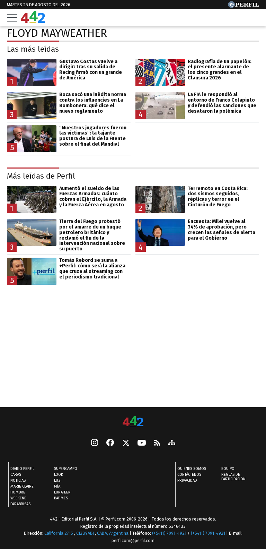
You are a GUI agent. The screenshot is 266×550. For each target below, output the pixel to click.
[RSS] (157, 443)
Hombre (17, 492)
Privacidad (187, 480)
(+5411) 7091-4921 (169, 533)
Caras (15, 474)
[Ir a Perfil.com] (243, 6)
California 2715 (59, 533)
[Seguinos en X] (125, 443)
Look (58, 474)
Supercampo (65, 468)
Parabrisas (20, 504)
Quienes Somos (191, 468)
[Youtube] (142, 443)
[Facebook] (110, 443)
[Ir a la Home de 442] (33, 21)
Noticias (18, 480)
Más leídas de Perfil (41, 176)
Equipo (227, 468)
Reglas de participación (233, 476)
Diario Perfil (22, 468)
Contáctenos (189, 474)
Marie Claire (22, 486)
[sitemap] (171, 443)
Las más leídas (33, 49)
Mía (57, 486)
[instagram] (94, 443)
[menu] (12, 17)
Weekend (18, 498)
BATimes (61, 498)
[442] (133, 422)
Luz (57, 480)
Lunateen (62, 492)
